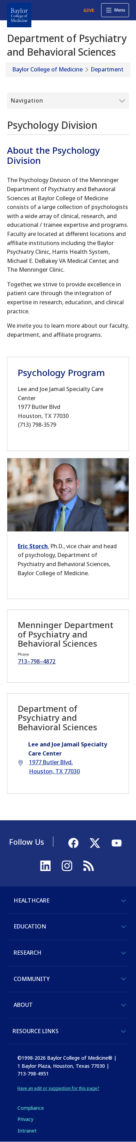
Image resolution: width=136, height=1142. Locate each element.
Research (27, 952)
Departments (108, 69)
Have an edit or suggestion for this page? (58, 1088)
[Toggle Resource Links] (123, 1031)
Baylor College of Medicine (48, 69)
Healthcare (32, 900)
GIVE (88, 10)
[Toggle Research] (123, 953)
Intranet (27, 1130)
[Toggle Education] (123, 926)
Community (32, 979)
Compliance (30, 1108)
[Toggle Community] (123, 978)
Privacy (25, 1119)
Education (30, 926)
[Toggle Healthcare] (123, 900)
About (23, 1005)
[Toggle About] (123, 1005)
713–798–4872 (36, 661)
